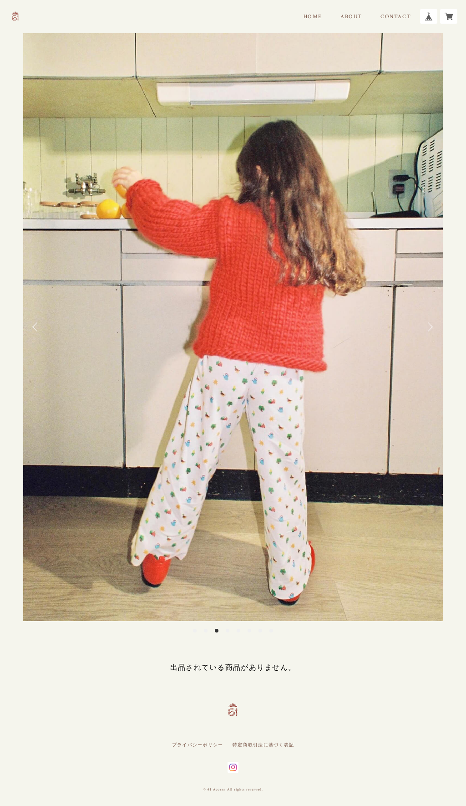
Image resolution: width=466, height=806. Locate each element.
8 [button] (271, 631)
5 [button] (238, 631)
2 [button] (206, 631)
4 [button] (227, 631)
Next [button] (429, 327)
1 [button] (195, 631)
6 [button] (249, 631)
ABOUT (351, 16)
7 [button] (260, 631)
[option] (233, 327)
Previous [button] (36, 327)
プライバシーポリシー (197, 744)
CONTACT (395, 16)
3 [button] (216, 631)
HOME (313, 16)
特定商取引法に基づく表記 (263, 744)
